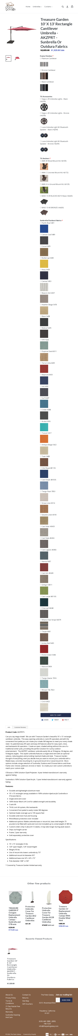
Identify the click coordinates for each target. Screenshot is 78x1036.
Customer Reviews (20, 727)
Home (28, 6)
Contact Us (26, 995)
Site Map (25, 1001)
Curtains (48, 6)
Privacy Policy (11, 998)
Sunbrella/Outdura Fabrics (50, 220)
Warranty (9, 1012)
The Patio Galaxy (16, 1034)
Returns (25, 998)
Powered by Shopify (29, 1034)
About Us (9, 995)
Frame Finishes (46, 56)
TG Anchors (44, 158)
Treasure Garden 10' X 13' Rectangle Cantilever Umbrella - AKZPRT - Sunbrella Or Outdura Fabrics (12, 969)
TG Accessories (46, 96)
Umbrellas (38, 6)
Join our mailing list (64, 995)
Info (9, 727)
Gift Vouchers (27, 1004)
